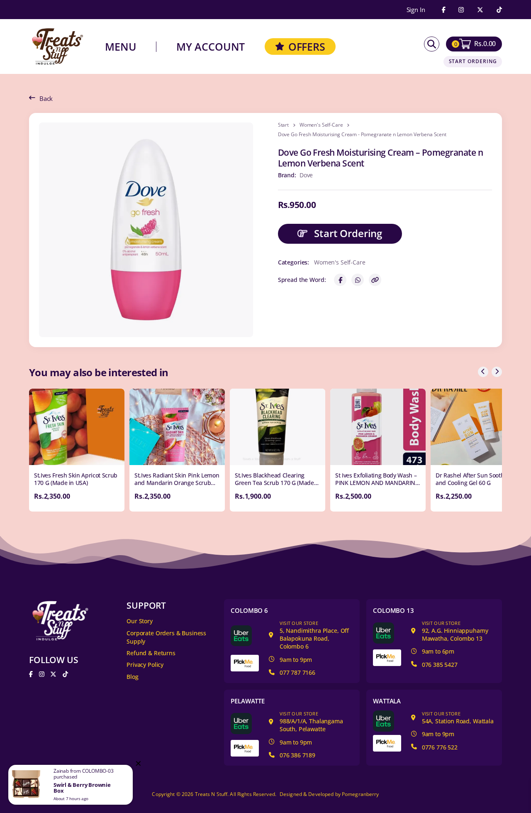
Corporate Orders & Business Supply (166, 637)
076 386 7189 (297, 755)
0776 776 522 (440, 747)
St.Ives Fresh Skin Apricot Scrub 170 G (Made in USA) (75, 479)
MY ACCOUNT (210, 47)
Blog (132, 677)
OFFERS (306, 46)
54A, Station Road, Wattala (458, 717)
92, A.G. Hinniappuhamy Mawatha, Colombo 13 (455, 631)
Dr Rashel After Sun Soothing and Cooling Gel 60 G (474, 479)
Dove (306, 175)
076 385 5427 (440, 665)
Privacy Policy (145, 665)
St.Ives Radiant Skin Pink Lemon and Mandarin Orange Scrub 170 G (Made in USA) (176, 482)
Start (283, 124)
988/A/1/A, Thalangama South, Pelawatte (311, 721)
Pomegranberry (360, 794)
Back (46, 98)
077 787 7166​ (297, 672)
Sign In (416, 10)
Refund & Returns (151, 653)
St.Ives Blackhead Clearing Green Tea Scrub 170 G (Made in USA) (274, 482)
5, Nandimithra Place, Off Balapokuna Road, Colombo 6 (314, 635)
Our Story (140, 621)
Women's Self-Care (321, 124)
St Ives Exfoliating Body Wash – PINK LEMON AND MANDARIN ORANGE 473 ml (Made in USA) (376, 482)
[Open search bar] (431, 44)
